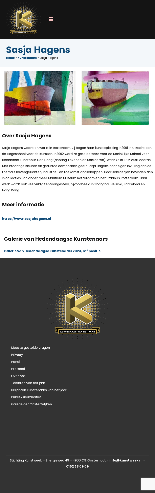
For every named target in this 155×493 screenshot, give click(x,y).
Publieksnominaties (26, 397)
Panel (15, 361)
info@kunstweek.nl (125, 460)
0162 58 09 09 (77, 466)
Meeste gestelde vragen (30, 347)
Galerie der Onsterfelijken (31, 404)
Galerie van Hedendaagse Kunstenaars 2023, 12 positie (52, 251)
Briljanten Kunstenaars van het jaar (39, 390)
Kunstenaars (27, 58)
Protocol (18, 369)
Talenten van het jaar (28, 383)
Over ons (18, 376)
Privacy (17, 354)
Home (10, 58)
